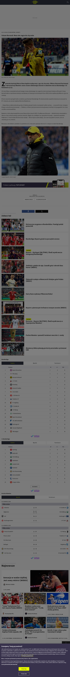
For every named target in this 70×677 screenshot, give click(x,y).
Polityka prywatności (27, 656)
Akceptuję (23, 669)
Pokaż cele (24, 674)
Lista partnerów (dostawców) (9, 664)
